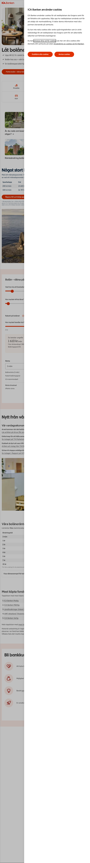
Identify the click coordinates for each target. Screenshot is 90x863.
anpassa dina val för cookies (45, 41)
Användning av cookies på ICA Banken (69, 44)
